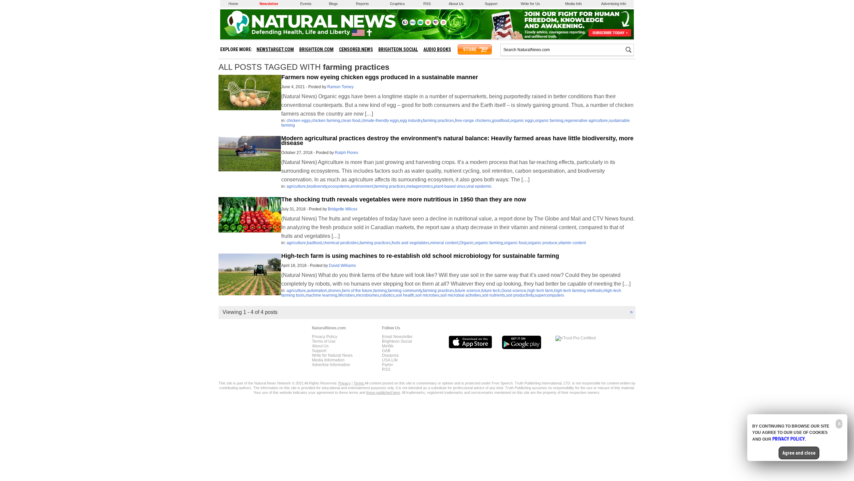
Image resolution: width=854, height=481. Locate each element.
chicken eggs (299, 120)
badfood (314, 242)
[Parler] (443, 24)
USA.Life (390, 360)
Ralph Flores (346, 152)
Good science (513, 290)
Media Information (328, 360)
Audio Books (437, 49)
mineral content (444, 242)
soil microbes (427, 295)
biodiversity (317, 186)
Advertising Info (613, 4)
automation (317, 290)
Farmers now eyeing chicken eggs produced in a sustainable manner (379, 77)
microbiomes (367, 295)
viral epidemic (479, 186)
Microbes (346, 295)
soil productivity (520, 295)
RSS (427, 4)
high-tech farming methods (578, 290)
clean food (350, 120)
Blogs (333, 4)
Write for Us (530, 4)
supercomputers (549, 295)
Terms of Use (324, 341)
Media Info (573, 4)
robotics (387, 295)
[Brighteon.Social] (405, 24)
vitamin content (572, 242)
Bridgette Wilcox (342, 209)
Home (233, 4)
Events (306, 4)
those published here (383, 392)
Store (469, 49)
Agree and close (799, 453)
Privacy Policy (324, 336)
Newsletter (269, 4)
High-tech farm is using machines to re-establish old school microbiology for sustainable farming (420, 256)
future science (467, 290)
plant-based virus (449, 186)
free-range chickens (473, 120)
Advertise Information (331, 364)
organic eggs (522, 120)
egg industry (411, 120)
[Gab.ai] (420, 24)
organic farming (549, 120)
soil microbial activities (460, 295)
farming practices (438, 120)
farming (380, 290)
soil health (405, 295)
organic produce (542, 242)
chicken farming (326, 120)
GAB (386, 350)
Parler (387, 364)
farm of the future (357, 290)
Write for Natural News (332, 355)
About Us (456, 4)
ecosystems (339, 186)
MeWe (388, 346)
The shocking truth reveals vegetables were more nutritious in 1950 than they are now (403, 199)
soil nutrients (493, 295)
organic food (515, 242)
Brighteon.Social (397, 341)
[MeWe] (413, 24)
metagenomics (419, 186)
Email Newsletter (397, 336)
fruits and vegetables (410, 242)
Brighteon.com (316, 49)
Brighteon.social (398, 49)
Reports (362, 4)
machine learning (321, 295)
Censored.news (356, 49)
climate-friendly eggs (380, 120)
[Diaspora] (428, 24)
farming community (405, 290)
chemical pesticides (341, 242)
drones (334, 290)
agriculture (296, 186)
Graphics (397, 4)
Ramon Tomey (340, 87)
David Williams (342, 265)
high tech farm (540, 290)
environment (362, 186)
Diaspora (390, 355)
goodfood (500, 120)
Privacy (344, 383)
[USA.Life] (436, 24)
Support (491, 4)
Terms (359, 383)
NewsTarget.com (275, 49)
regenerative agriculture (586, 120)
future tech (490, 290)
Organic (466, 242)
